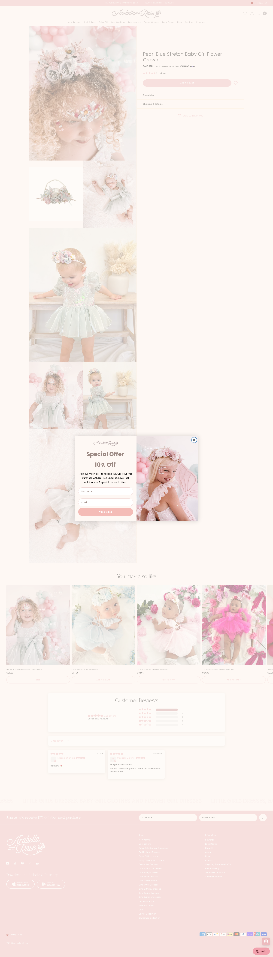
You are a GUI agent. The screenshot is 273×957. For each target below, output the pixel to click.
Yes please (105, 511)
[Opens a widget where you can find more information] (261, 951)
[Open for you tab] (266, 941)
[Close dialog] (194, 440)
